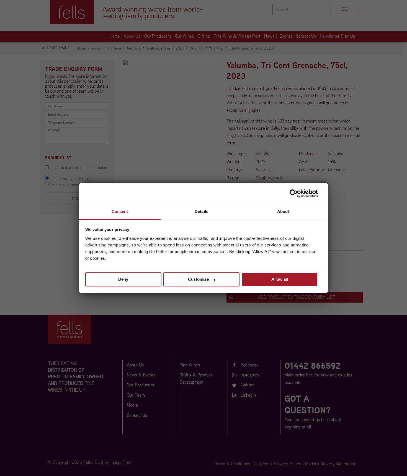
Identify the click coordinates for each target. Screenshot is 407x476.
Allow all (279, 279)
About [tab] (283, 211)
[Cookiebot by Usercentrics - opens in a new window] (293, 193)
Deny (123, 279)
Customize (198, 279)
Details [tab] (201, 211)
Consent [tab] (120, 211)
